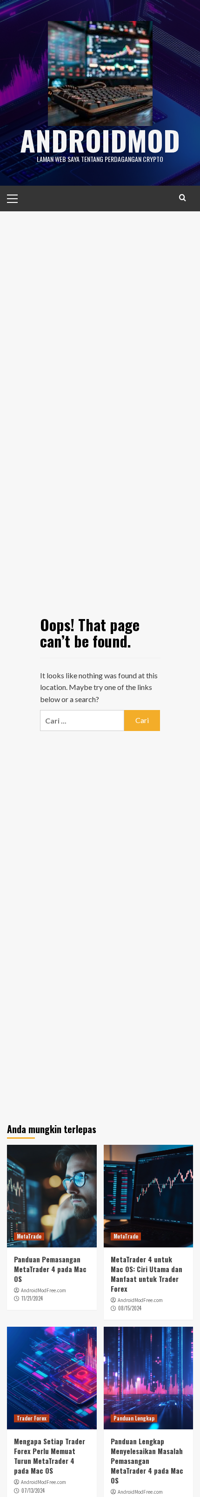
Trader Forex (32, 1418)
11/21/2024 (32, 1298)
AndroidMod (100, 139)
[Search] (182, 197)
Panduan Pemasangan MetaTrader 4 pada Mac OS (50, 1269)
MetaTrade (29, 1236)
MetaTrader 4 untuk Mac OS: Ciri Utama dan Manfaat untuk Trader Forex (146, 1274)
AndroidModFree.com (43, 1290)
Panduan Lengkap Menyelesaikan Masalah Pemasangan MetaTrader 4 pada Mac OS (147, 1460)
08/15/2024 (129, 1308)
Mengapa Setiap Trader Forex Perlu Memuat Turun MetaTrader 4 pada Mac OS (49, 1456)
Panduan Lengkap (133, 1418)
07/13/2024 (33, 1490)
